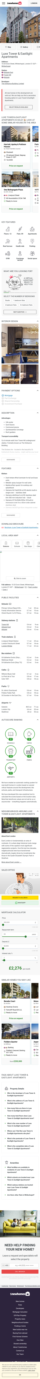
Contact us (20, 1351)
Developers (20, 1308)
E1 (26, 587)
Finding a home (20, 1326)
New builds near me (20, 1330)
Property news (20, 1319)
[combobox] (6, 1265)
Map (9, 47)
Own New (20, 1340)
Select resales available (18, 107)
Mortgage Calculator (20, 1312)
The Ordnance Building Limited (13, 84)
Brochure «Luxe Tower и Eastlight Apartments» (21, 527)
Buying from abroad (20, 1333)
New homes (20, 1301)
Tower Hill (7, 75)
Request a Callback (20, 897)
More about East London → (11, 862)
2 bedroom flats (11, 305)
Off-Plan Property (20, 1315)
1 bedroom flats (19, 300)
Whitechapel (6, 66)
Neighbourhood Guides (20, 1322)
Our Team (20, 1354)
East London (33, 587)
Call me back (20, 1271)
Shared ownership (20, 1344)
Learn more (31, 1370)
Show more (11, 515)
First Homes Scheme (20, 1337)
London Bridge (7, 646)
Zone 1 (5, 590)
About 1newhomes (20, 1347)
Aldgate (6, 77)
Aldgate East (8, 72)
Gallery (25, 47)
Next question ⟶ (20, 312)
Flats (20, 1305)
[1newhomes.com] (20, 1294)
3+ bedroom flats (26, 305)
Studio (7, 300)
